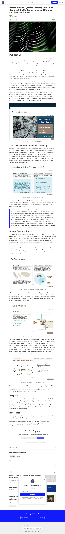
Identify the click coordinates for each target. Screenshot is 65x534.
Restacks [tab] (18, 456)
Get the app (38, 528)
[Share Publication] (49, 2)
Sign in (61, 2)
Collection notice (41, 525)
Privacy (32, 525)
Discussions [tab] (19, 472)
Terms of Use (38, 497)
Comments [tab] (12, 456)
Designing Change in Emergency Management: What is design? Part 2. (25, 476)
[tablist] (14, 456)
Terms (36, 525)
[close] (45, 480)
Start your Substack (29, 528)
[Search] (46, 2)
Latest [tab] (14, 472)
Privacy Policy (42, 498)
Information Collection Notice (32, 498)
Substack (26, 531)
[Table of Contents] (1, 267)
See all (12, 506)
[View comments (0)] (13, 19)
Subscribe (54, 2)
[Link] (8, 55)
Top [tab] (11, 472)
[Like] (10, 19)
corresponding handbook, (40, 203)
